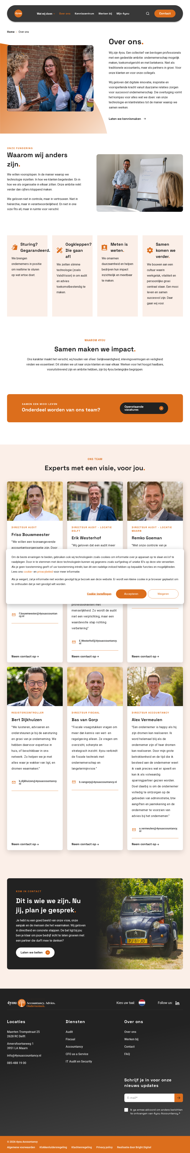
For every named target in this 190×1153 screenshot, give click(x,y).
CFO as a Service (77, 1054)
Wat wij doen (44, 13)
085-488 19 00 (16, 1063)
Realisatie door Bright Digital (134, 1147)
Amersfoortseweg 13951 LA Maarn (20, 1046)
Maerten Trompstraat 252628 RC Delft (23, 1034)
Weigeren (163, 594)
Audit (69, 1032)
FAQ (127, 1054)
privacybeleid (45, 571)
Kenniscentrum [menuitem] (84, 13)
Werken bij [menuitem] (105, 13)
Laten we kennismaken (125, 118)
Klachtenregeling (81, 1147)
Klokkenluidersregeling (53, 1147)
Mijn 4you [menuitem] (123, 13)
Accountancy (74, 1046)
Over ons (130, 1032)
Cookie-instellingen (99, 594)
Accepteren (131, 594)
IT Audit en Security (79, 1061)
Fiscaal (70, 1039)
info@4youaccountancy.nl (24, 1055)
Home (10, 31)
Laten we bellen (32, 952)
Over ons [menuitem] (64, 13)
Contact (165, 13)
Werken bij (131, 1039)
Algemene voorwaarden (21, 1147)
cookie (28, 571)
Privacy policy (104, 1147)
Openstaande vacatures (134, 408)
